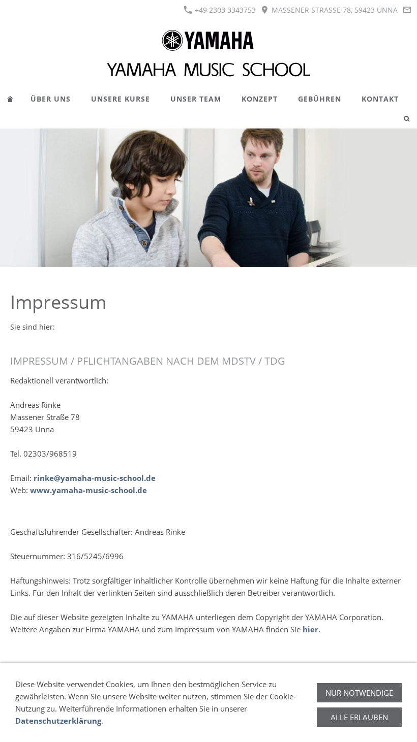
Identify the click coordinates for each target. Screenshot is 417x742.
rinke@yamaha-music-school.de (95, 478)
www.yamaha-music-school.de (88, 490)
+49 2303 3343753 (224, 10)
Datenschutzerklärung (58, 721)
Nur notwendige (359, 693)
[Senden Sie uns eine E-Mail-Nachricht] (407, 10)
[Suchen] (407, 118)
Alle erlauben (359, 717)
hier (310, 629)
